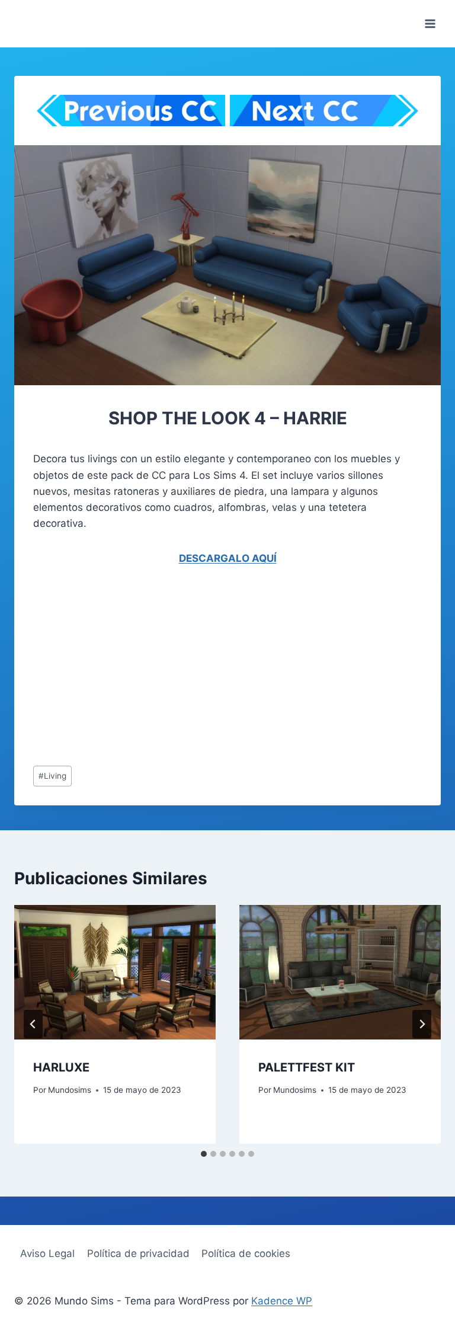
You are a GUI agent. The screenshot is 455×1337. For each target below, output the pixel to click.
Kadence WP (281, 1301)
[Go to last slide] (33, 1024)
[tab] (204, 1154)
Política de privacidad (138, 1253)
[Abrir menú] (430, 23)
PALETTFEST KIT (306, 1067)
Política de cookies (245, 1253)
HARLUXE (61, 1067)
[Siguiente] (421, 1024)
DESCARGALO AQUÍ (228, 558)
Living (52, 776)
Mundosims (69, 1090)
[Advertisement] (227, 668)
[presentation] (115, 972)
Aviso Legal (47, 1253)
